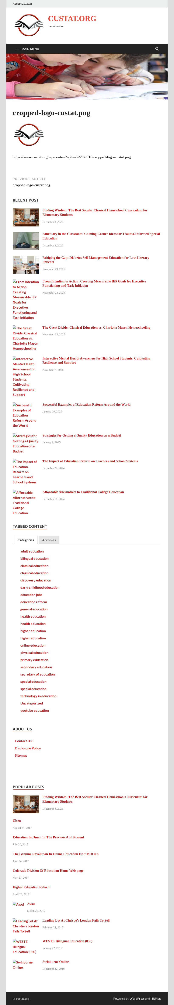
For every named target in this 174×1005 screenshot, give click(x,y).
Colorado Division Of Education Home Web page (48, 870)
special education (33, 681)
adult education (32, 551)
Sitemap (21, 755)
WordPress (137, 998)
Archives (49, 540)
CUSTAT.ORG (72, 18)
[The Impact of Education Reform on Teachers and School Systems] (26, 462)
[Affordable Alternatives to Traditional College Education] (26, 492)
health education (33, 616)
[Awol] (18, 904)
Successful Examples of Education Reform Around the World (86, 404)
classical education (34, 566)
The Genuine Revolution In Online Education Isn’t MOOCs (55, 854)
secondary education (36, 667)
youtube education (34, 710)
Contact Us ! (24, 741)
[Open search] (157, 49)
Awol (31, 904)
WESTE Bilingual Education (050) (67, 941)
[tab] (26, 540)
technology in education (38, 696)
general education (34, 609)
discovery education (35, 580)
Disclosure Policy (28, 748)
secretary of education (37, 674)
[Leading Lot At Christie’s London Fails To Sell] (26, 921)
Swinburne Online (55, 961)
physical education (34, 652)
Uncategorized (31, 703)
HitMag (156, 998)
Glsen (17, 820)
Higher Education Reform (31, 887)
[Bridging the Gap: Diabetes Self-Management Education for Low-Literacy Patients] (26, 258)
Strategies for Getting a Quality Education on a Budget (81, 435)
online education (32, 645)
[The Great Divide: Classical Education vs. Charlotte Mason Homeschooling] (26, 328)
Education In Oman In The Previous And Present (48, 837)
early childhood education (39, 587)
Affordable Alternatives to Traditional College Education (83, 492)
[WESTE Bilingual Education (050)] (26, 941)
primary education (34, 660)
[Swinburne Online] (26, 962)
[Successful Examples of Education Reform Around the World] (26, 405)
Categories (26, 540)
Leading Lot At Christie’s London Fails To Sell (75, 920)
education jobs (31, 595)
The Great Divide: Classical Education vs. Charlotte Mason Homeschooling (96, 327)
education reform (33, 602)
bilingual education (34, 558)
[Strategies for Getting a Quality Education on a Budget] (26, 436)
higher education (33, 631)
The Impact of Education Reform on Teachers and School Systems (90, 461)
